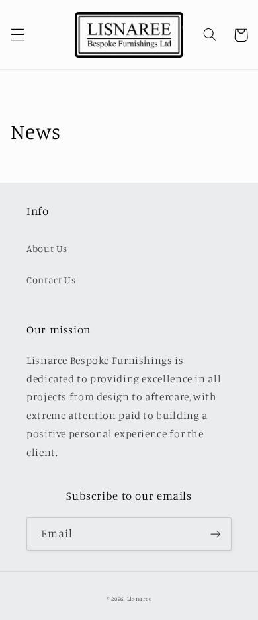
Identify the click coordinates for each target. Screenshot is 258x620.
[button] (17, 35)
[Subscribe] (215, 533)
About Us (46, 248)
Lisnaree (139, 598)
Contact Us (50, 279)
